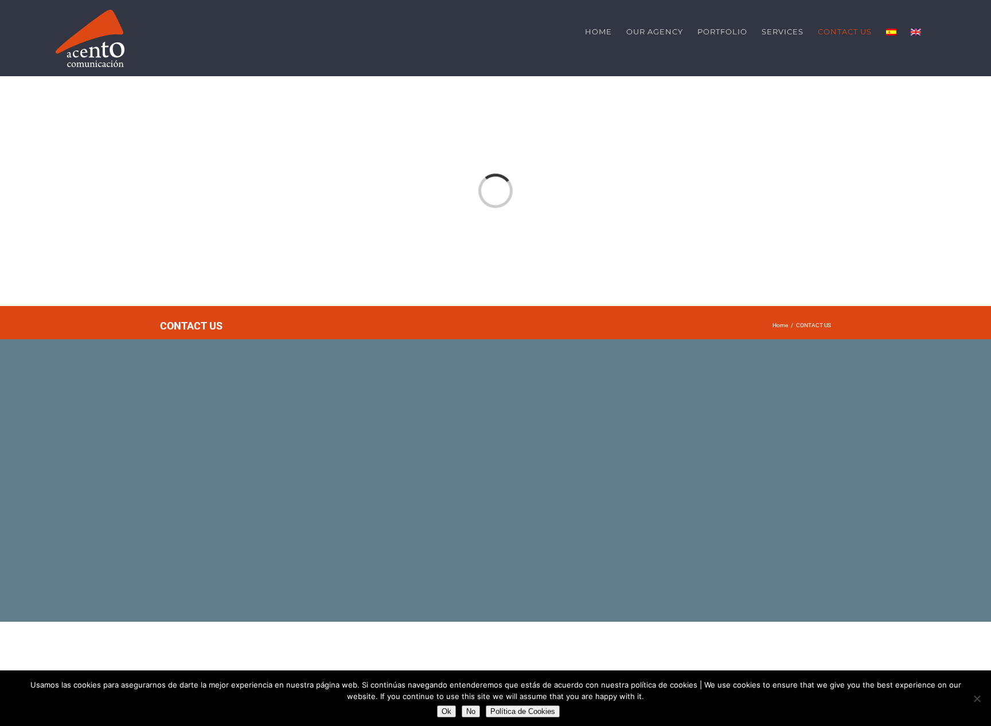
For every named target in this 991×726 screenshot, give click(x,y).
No (470, 711)
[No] (976, 698)
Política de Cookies (522, 711)
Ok (446, 711)
